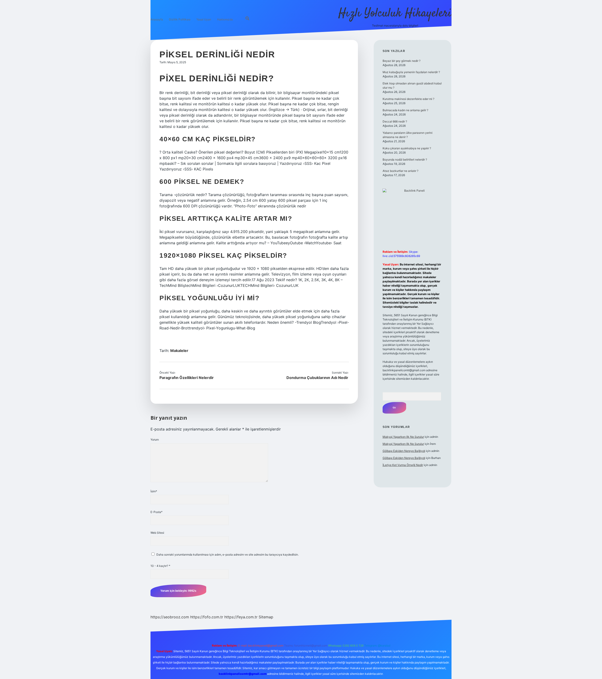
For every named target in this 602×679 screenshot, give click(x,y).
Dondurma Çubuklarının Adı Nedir (317, 377)
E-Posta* (156, 512)
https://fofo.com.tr (206, 617)
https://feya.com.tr (240, 617)
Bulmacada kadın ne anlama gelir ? (405, 110)
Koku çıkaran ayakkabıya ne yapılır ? (407, 148)
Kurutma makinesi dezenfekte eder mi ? (408, 99)
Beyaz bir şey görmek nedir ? (401, 61)
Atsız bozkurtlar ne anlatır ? (400, 171)
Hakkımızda (225, 19)
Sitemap (266, 617)
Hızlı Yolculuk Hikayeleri (395, 13)
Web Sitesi (157, 532)
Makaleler (179, 350)
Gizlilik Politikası (179, 19)
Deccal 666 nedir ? (395, 121)
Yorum (154, 439)
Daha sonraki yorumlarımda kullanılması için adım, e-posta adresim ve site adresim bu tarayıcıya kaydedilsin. (227, 554)
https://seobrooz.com (169, 617)
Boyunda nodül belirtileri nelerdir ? (405, 159)
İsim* (153, 491)
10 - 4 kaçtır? (160, 566)
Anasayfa (156, 19)
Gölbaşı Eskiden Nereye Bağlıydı (404, 451)
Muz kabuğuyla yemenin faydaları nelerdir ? (411, 72)
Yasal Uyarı (203, 19)
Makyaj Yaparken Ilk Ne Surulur (403, 436)
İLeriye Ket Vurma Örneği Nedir (403, 465)
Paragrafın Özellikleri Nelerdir (186, 377)
